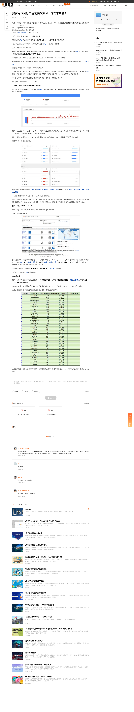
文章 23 (100, 19)
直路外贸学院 (28, 659)
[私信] (126, 5)
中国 (87, 72)
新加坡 (38, 189)
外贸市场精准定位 (30, 653)
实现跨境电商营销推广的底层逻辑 (35, 569)
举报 (87, 391)
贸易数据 (23, 32)
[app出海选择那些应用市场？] (17, 644)
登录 (47, 437)
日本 (26, 272)
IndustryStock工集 (29, 623)
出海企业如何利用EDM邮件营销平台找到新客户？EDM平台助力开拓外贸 (48, 629)
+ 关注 (104, 24)
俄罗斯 (76, 280)
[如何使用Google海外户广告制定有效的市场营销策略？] (17, 524)
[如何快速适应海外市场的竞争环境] (17, 548)
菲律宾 (52, 189)
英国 (82, 189)
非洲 (29, 262)
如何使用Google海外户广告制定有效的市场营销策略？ (42, 521)
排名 (33, 189)
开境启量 (27, 527)
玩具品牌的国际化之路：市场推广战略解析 (38, 677)
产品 (44, 44)
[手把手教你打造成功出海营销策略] (17, 596)
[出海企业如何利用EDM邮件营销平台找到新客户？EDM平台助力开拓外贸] (17, 632)
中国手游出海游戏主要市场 (33, 533)
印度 (57, 189)
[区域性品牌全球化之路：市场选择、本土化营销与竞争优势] (17, 560)
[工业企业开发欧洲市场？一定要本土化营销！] (17, 620)
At (18, 464)
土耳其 (14, 282)
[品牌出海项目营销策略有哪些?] (17, 584)
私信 (111, 24)
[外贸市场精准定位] (17, 656)
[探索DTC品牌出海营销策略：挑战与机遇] (17, 668)
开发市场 (26, 391)
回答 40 (108, 19)
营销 (21, 40)
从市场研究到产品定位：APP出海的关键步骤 (39, 605)
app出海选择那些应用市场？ (34, 641)
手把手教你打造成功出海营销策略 (35, 593)
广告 (49, 268)
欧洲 (45, 262)
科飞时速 (105, 15)
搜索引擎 (36, 391)
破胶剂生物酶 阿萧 (23, 491)
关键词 (40, 89)
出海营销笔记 (28, 563)
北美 (34, 262)
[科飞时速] (98, 15)
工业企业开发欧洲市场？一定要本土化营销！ (39, 617)
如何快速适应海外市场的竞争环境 (35, 545)
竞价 (52, 268)
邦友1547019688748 (24, 448)
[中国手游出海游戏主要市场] (17, 536)
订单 (76, 51)
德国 (71, 280)
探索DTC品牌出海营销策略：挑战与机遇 (38, 665)
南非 (70, 189)
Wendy (20, 477)
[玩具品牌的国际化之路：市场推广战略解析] (17, 680)
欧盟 (50, 262)
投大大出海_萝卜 (29, 599)
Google (16, 391)
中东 (54, 262)
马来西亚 (45, 189)
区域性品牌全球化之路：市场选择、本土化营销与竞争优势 (44, 557)
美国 (16, 192)
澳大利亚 (77, 189)
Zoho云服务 (27, 635)
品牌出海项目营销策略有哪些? (34, 581)
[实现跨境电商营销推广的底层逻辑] (17, 572)
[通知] (121, 5)
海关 (19, 32)
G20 (21, 262)
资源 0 (116, 19)
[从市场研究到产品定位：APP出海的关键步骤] (17, 608)
